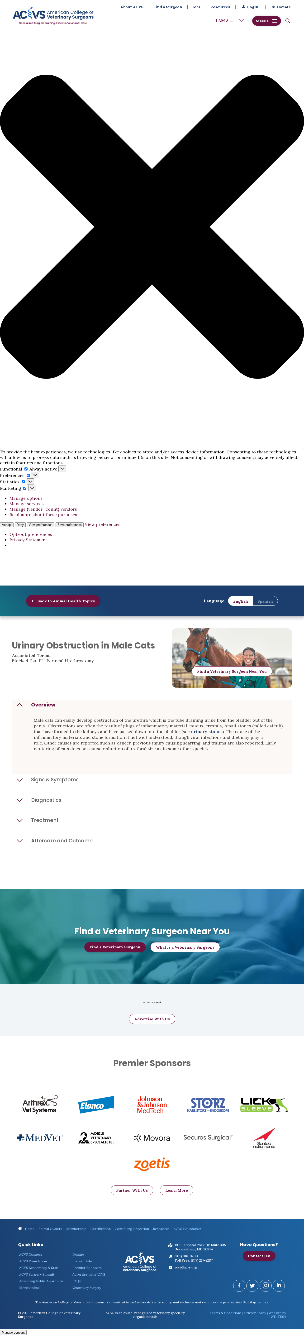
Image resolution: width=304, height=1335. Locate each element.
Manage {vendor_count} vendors (43, 509)
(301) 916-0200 (186, 1256)
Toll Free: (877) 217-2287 (194, 1260)
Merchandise (29, 1288)
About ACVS (131, 7)
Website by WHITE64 (277, 1315)
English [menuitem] (240, 601)
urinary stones (207, 731)
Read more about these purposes (43, 514)
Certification (100, 1229)
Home (29, 1229)
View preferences (40, 525)
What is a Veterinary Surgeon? (185, 947)
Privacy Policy (255, 1313)
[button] (152, 227)
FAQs (76, 1281)
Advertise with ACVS (88, 1274)
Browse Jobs (82, 1261)
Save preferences (69, 525)
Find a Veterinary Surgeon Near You (232, 671)
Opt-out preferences (31, 534)
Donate (284, 7)
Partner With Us (132, 1190)
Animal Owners (50, 1229)
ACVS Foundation (187, 1229)
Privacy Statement (28, 540)
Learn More (176, 1190)
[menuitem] (240, 601)
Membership (76, 1229)
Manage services (27, 503)
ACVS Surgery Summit (36, 1274)
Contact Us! (259, 1255)
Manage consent (13, 1332)
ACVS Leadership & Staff (38, 1268)
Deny (20, 525)
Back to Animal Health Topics (65, 601)
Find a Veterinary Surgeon (115, 947)
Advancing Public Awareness (41, 1281)
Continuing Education (132, 1229)
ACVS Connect (30, 1254)
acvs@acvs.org (186, 1267)
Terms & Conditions (226, 1313)
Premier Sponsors (87, 1268)
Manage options (26, 498)
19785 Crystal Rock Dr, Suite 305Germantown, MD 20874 (200, 1247)
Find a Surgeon (167, 7)
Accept (7, 525)
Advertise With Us (152, 1019)
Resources (220, 7)
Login (252, 7)
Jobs (196, 7)
